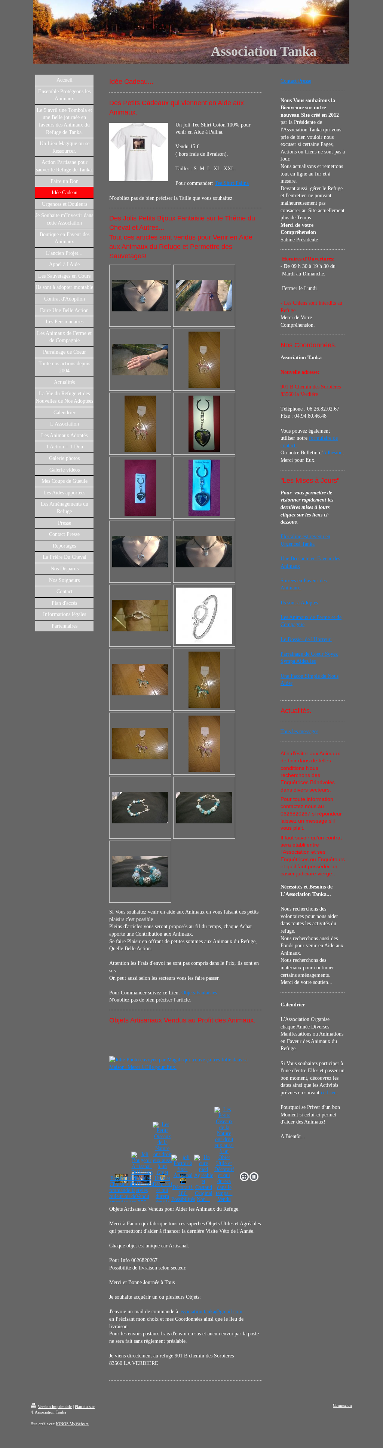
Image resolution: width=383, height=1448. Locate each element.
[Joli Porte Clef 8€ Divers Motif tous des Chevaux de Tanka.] (204, 424)
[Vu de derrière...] (140, 488)
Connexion (342, 1405)
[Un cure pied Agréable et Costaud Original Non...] (203, 1178)
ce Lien (329, 1092)
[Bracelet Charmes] (204, 807)
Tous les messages (299, 731)
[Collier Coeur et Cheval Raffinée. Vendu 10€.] (140, 551)
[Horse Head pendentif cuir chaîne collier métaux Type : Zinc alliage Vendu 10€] (140, 295)
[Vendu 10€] (140, 424)
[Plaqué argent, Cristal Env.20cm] (140, 807)
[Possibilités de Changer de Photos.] (204, 488)
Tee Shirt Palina (232, 183)
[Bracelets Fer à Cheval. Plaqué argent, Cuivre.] (140, 615)
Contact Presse (296, 81)
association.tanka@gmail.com (211, 1311)
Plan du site (85, 1406)
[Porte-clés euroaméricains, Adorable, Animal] (204, 360)
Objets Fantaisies (199, 993)
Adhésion (333, 452)
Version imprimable (55, 1406)
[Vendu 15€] (140, 359)
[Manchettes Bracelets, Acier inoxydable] (204, 295)
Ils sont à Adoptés (299, 603)
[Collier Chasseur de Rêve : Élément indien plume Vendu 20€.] (204, 551)
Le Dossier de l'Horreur (306, 639)
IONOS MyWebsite (72, 1423)
